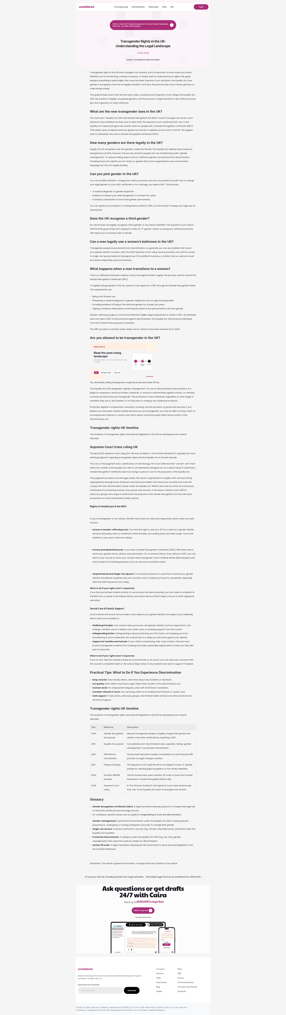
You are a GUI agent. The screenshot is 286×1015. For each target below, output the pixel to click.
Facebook (182, 991)
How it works (161, 982)
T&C (179, 973)
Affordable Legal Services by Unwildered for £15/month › (174, 876)
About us (160, 973)
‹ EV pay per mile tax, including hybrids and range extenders (114, 876)
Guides (159, 991)
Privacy (181, 978)
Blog (158, 987)
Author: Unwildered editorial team (143, 59)
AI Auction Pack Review (187, 987)
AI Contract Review (185, 982)
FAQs (158, 978)
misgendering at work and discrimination (160, 814)
